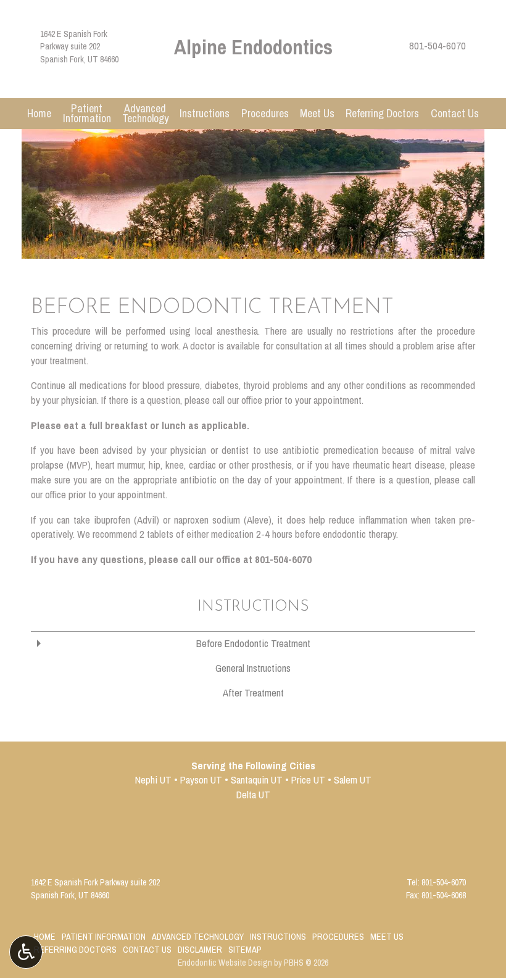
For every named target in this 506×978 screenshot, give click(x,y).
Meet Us (317, 114)
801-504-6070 (437, 45)
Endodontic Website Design (225, 962)
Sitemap (245, 949)
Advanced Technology (198, 936)
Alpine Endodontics (253, 47)
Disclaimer (200, 949)
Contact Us (455, 114)
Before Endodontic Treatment (253, 643)
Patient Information (104, 936)
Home (39, 114)
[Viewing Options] (26, 952)
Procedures (265, 114)
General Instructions (253, 668)
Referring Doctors (382, 114)
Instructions (205, 114)
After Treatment (253, 693)
